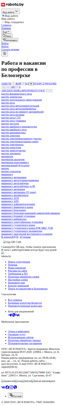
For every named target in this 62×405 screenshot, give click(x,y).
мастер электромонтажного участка (21, 138)
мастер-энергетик (11, 147)
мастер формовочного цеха (16, 93)
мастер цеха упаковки (13, 120)
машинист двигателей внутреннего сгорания (26, 234)
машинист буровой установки (18, 216)
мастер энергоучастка (13, 150)
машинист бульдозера (13, 210)
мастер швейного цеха (14, 129)
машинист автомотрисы (14, 195)
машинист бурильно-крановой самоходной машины (30, 213)
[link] (7, 36)
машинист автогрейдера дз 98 (18, 186)
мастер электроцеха (12, 144)
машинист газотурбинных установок (22, 222)
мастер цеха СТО (11, 117)
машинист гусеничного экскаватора (21, 231)
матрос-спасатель (11, 171)
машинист (7, 174)
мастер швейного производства (19, 126)
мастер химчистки (11, 96)
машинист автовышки (13, 177)
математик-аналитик (13, 159)
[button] (5, 43)
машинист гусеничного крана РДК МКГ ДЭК (27, 228)
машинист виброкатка (13, 219)
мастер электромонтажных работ (20, 141)
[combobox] (15, 395)
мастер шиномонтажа (13, 132)
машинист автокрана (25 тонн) (18, 192)
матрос (5, 168)
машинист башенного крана (17, 207)
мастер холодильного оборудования (21, 99)
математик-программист (15, 162)
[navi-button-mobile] (4, 53)
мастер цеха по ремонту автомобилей (22, 111)
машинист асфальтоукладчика (18, 204)
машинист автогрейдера (15, 183)
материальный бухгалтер (15, 165)
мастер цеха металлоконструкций (20, 105)
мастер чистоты (10, 123)
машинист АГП (10, 198)
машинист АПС (10, 201)
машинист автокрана (13, 189)
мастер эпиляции (11, 153)
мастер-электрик (10, 135)
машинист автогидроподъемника (20, 180)
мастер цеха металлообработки (18, 108)
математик (7, 156)
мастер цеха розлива (12, 114)
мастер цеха (8, 102)
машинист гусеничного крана (18, 225)
